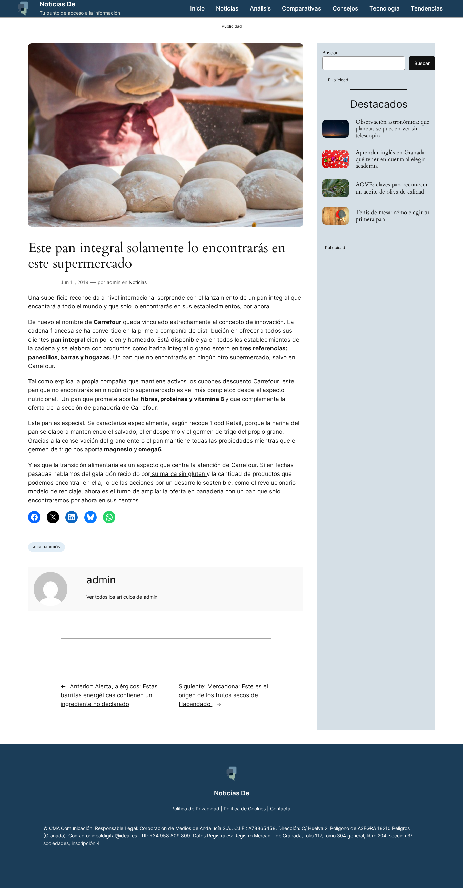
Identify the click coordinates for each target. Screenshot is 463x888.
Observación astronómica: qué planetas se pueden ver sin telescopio (392, 129)
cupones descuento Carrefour (238, 381)
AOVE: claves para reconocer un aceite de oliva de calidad (392, 188)
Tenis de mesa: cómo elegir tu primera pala (392, 216)
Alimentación (46, 547)
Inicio (197, 8)
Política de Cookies (245, 808)
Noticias (138, 282)
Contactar (281, 808)
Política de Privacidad (195, 808)
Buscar (330, 52)
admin (113, 282)
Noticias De (57, 4)
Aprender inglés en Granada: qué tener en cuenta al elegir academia (391, 159)
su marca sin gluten (178, 473)
